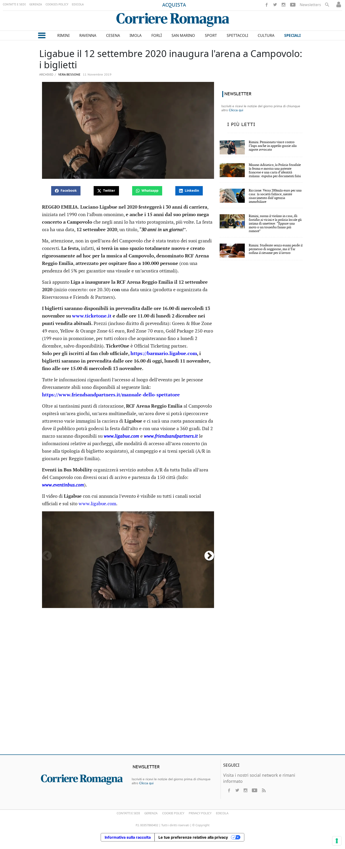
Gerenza (150, 813)
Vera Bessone (68, 74)
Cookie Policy (173, 813)
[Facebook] (266, 4)
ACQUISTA (174, 5)
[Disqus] (172, 683)
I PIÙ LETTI (241, 124)
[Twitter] (275, 4)
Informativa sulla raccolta (128, 837)
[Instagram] (283, 4)
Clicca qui (236, 110)
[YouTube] (293, 4)
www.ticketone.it (91, 316)
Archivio (46, 74)
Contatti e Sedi (128, 813)
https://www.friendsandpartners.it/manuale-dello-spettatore (111, 395)
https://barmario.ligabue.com (163, 353)
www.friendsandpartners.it (171, 436)
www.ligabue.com (121, 436)
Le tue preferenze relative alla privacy (193, 837)
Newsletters (310, 4)
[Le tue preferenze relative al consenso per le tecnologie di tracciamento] (336, 840)
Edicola (222, 813)
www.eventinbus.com (63, 485)
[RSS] (263, 790)
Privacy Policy (200, 813)
